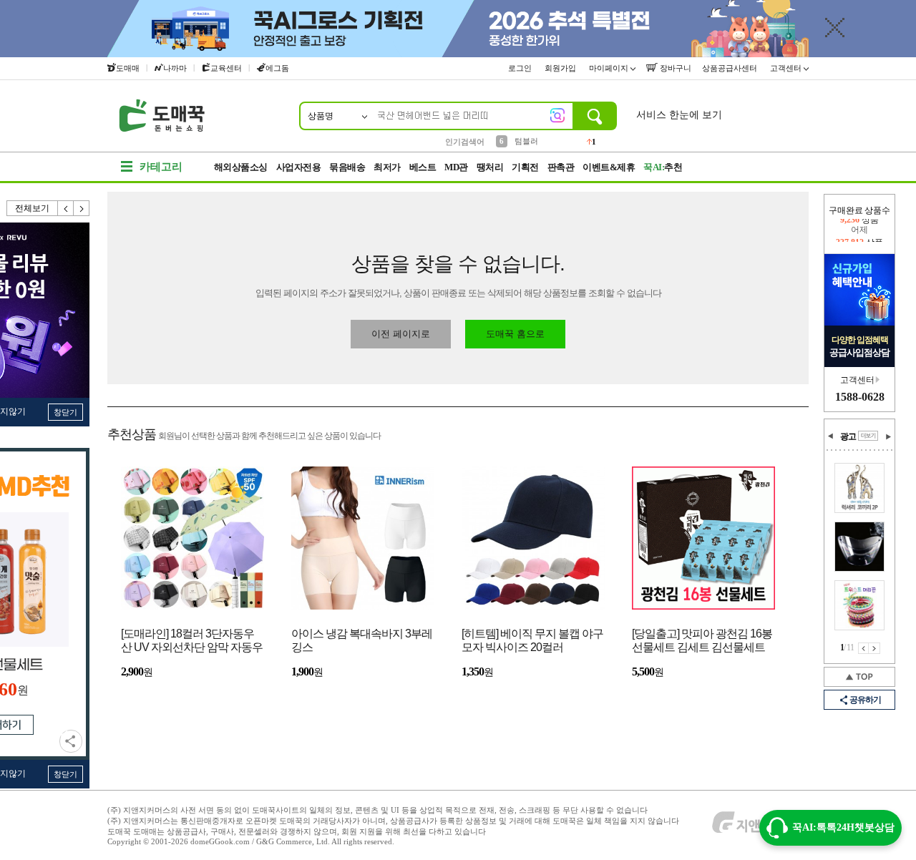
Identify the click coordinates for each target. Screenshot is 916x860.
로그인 (521, 68)
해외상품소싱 (241, 167)
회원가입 (561, 68)
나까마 (175, 68)
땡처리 (490, 167)
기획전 (525, 167)
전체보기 (32, 208)
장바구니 (674, 68)
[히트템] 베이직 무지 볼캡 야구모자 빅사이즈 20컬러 (532, 640)
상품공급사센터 (730, 68)
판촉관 (561, 167)
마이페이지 (609, 68)
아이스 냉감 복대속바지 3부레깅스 (361, 640)
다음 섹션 (888, 436)
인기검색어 (464, 141)
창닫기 (65, 412)
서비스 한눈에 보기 (679, 114)
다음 (81, 208)
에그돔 (277, 68)
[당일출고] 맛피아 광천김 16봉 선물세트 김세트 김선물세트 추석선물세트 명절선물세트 (702, 641)
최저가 (387, 167)
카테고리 (161, 166)
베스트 (423, 167)
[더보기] (868, 436)
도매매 (128, 68)
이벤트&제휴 (609, 167)
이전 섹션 (831, 436)
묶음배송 (347, 167)
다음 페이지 (874, 648)
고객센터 (787, 68)
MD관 (456, 167)
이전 (66, 208)
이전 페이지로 (400, 333)
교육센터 (226, 68)
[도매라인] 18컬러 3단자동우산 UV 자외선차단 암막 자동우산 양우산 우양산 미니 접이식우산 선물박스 (192, 641)
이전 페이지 (863, 648)
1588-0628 (860, 397)
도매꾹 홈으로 (515, 333)
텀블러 (526, 141)
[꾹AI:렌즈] (557, 115)
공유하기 (70, 741)
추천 (662, 167)
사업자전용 (298, 167)
